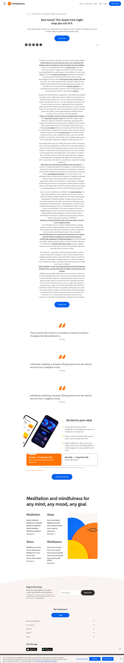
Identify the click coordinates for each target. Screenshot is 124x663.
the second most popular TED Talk (72, 79)
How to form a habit (53, 550)
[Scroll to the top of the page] (120, 649)
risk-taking (50, 128)
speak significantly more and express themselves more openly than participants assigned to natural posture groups (62, 235)
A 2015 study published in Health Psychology (56, 239)
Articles (28, 14)
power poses (71, 67)
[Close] (121, 659)
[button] (40, 44)
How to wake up (52, 528)
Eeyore (75, 91)
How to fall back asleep (54, 525)
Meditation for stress (33, 553)
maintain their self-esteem (61, 244)
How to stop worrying (54, 547)
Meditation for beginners (34, 523)
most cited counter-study (53, 118)
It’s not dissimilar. (75, 192)
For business (88, 4)
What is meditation (32, 520)
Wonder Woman (73, 86)
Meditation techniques (33, 531)
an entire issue (64, 132)
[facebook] (26, 44)
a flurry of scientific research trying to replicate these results (62, 116)
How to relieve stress (33, 550)
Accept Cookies (107, 659)
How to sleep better (53, 520)
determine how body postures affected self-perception (61, 165)
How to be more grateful (55, 553)
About (95, 4)
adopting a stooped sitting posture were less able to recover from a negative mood (62, 221)
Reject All (94, 659)
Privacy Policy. (40, 598)
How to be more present (55, 555)
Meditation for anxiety (33, 547)
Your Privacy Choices (82, 659)
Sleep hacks (51, 531)
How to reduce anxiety (33, 558)
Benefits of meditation (33, 525)
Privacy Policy (39, 661)
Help (100, 4)
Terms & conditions (30, 470)
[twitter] (30, 44)
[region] (62, 659)
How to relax (30, 555)
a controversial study (58, 74)
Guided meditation (32, 528)
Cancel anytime (40, 470)
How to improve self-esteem (54, 559)
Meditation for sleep (53, 523)
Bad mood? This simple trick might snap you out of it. (50, 14)
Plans (81, 4)
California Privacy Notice (50, 661)
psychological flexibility (56, 174)
